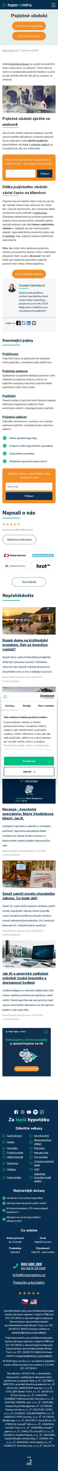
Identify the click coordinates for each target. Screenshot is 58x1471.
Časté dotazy (14, 1135)
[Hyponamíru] (16, 5)
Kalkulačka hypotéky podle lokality (42, 1178)
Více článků (29, 581)
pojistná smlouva (19, 63)
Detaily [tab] (27, 705)
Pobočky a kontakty (29, 1282)
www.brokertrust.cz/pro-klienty (29, 1332)
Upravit (27, 771)
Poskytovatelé (15, 1152)
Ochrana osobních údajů (44, 1163)
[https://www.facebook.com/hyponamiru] (16, 1112)
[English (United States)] (33, 1301)
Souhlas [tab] (10, 705)
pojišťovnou (40, 212)
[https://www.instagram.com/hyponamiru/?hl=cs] (22, 1112)
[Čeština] (24, 1301)
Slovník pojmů (41, 1135)
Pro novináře (41, 1157)
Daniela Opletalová (32, 285)
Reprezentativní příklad (42, 1142)
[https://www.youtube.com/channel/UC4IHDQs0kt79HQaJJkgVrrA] (29, 1112)
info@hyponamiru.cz (29, 1275)
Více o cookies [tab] (46, 705)
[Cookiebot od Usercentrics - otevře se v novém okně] (41, 697)
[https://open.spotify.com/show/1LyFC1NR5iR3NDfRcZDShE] (35, 1112)
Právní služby (14, 1177)
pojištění (10, 236)
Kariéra (11, 1142)
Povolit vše (29, 761)
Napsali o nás (41, 1152)
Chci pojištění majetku (29, 274)
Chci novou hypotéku (29, 25)
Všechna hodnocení (19, 539)
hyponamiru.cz (10, 50)
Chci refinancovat (29, 36)
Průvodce (39, 1148)
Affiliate (11, 1169)
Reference (12, 1163)
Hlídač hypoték (15, 1157)
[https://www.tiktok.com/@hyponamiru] (41, 1112)
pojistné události (40, 144)
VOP (36, 1169)
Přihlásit (44, 173)
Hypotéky (12, 1148)
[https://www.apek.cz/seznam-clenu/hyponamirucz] (29, 1461)
